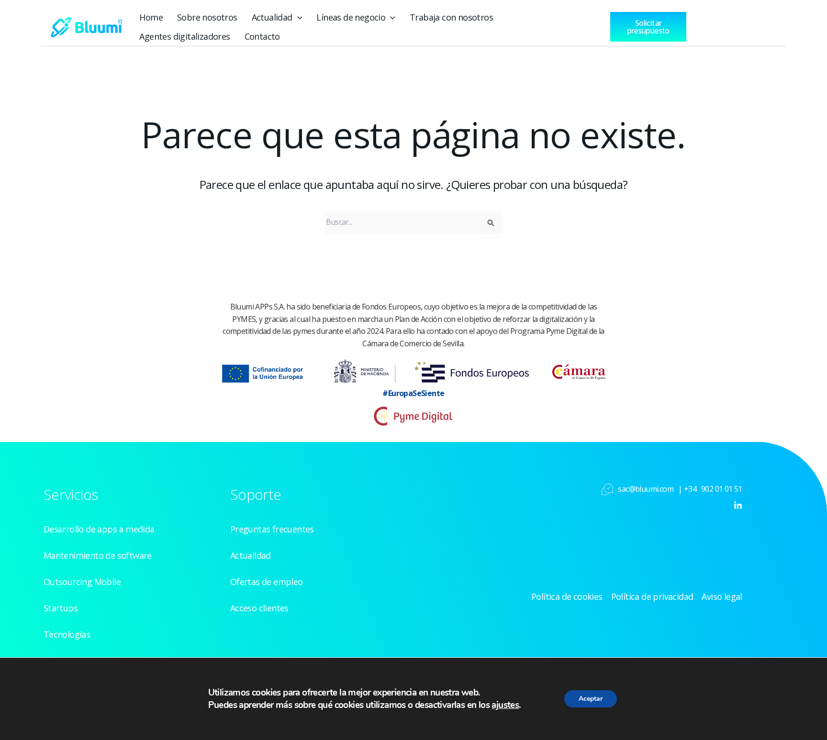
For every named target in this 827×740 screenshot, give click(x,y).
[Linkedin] (738, 505)
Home (151, 17)
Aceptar (591, 698)
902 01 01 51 (721, 489)
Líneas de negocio (350, 17)
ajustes (505, 705)
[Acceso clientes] (724, 24)
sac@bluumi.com (645, 489)
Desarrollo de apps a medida (99, 529)
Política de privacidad (652, 596)
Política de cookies (567, 596)
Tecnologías (67, 634)
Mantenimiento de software (98, 555)
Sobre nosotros (207, 17)
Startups (61, 608)
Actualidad (272, 17)
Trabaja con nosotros (451, 17)
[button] (297, 17)
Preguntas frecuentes (272, 529)
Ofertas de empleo (266, 581)
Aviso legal (722, 596)
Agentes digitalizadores (184, 36)
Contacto (262, 36)
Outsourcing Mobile (82, 581)
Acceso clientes (259, 608)
